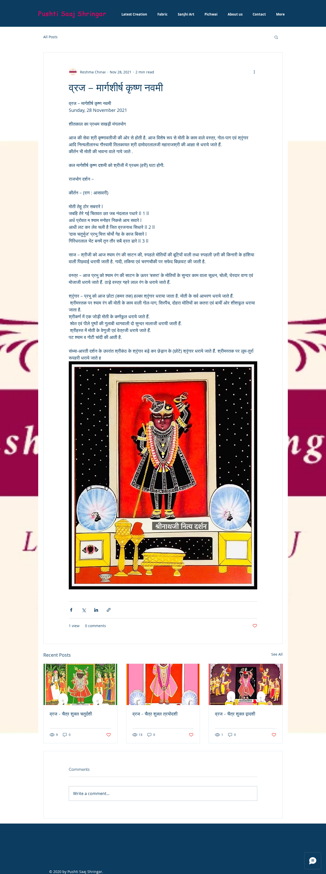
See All (277, 654)
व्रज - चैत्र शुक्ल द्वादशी (235, 714)
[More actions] (254, 72)
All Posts (50, 36)
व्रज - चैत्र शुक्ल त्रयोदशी (155, 714)
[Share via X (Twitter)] (83, 609)
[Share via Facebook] (71, 609)
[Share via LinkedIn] (96, 609)
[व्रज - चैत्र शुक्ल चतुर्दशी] (80, 684)
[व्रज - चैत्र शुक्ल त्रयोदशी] (163, 684)
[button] (276, 37)
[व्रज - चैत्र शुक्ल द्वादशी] (245, 684)
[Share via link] (108, 609)
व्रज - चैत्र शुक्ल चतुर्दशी (71, 714)
